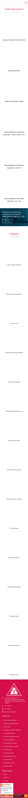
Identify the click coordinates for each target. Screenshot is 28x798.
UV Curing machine (14, 558)
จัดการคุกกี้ (6, 793)
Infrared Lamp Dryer (14, 440)
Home (5, 774)
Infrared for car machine (14, 470)
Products (6, 781)
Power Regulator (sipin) (14, 587)
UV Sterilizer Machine (14, 382)
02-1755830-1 (8, 706)
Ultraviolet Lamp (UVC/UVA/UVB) (14, 353)
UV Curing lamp (14, 528)
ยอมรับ (7, 796)
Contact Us (7, 221)
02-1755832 (8, 709)
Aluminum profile (14, 675)
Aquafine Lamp (14, 71)
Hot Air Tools (14, 323)
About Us (6, 777)
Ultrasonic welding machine (14, 294)
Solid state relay (14, 616)
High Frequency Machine (14, 265)
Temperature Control (14, 645)
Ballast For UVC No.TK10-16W (14, 40)
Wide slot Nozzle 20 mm (14, 101)
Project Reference (8, 784)
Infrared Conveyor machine (14, 499)
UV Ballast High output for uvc (14, 411)
